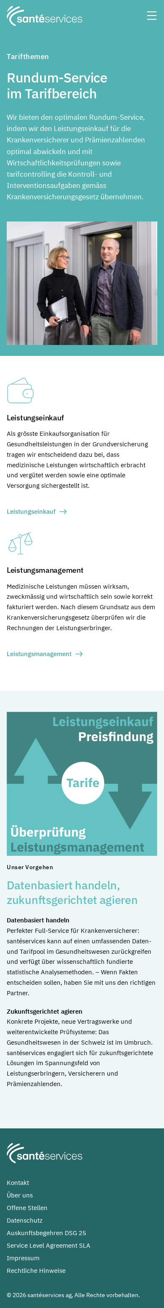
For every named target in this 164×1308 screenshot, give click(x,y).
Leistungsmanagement (39, 654)
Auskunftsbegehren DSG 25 (46, 1233)
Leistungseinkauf (31, 511)
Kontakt (18, 1183)
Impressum (23, 1258)
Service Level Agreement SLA (48, 1245)
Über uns (20, 1195)
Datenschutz (24, 1220)
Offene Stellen (27, 1208)
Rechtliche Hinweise (36, 1271)
